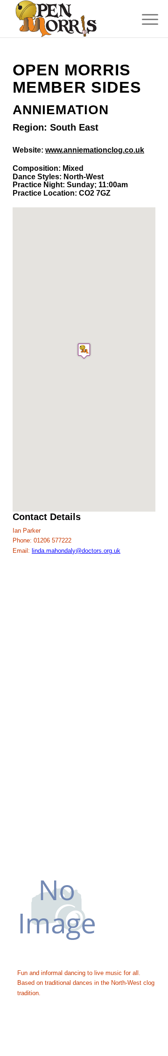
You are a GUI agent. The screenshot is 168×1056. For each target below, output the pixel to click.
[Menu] (143, 19)
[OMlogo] (70, 18)
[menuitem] (143, 19)
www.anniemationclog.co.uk (94, 150)
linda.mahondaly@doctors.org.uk (76, 550)
